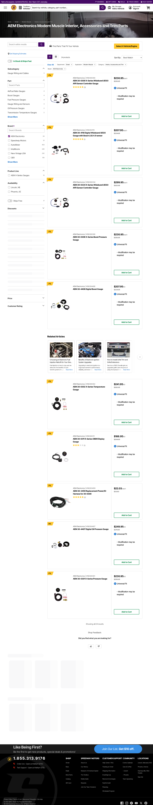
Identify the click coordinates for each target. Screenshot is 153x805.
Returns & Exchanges (108, 779)
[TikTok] (131, 803)
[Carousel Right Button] (140, 356)
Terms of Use (17, 799)
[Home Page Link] (14, 7)
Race (67, 767)
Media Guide (84, 779)
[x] (141, 803)
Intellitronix (15, 149)
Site (38, 799)
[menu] (5, 7)
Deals (67, 771)
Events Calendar (128, 763)
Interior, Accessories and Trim (44, 22)
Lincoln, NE (15, 187)
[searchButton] (102, 7)
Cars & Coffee (127, 767)
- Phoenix (126, 775)
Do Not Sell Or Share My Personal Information (18, 802)
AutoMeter (15, 145)
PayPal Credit (106, 783)
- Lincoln (125, 771)
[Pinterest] (145, 803)
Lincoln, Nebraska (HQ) (145, 763)
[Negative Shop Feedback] (98, 646)
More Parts (69, 775)
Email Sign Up (106, 775)
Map (41, 799)
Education (33, 799)
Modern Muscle (26, 22)
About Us (84, 763)
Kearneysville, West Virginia (143, 772)
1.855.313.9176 (29, 758)
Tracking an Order (107, 767)
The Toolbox (85, 775)
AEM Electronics (18, 136)
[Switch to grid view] (55, 57)
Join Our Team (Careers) (88, 787)
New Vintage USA (18, 153)
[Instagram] (126, 803)
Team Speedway (128, 779)
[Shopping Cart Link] (148, 7)
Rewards (83, 783)
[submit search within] (41, 44)
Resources (26, 799)
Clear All (50, 65)
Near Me (140, 777)
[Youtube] (136, 803)
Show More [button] (13, 117)
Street (16, 22)
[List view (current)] (49, 57)
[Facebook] (121, 803)
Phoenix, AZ (16, 191)
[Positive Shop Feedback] (91, 646)
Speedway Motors (18, 140)
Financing (105, 787)
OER (12, 157)
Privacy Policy (8, 799)
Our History (84, 767)
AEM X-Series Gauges (20, 175)
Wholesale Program (108, 791)
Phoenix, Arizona (143, 767)
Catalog (68, 779)
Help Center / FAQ (107, 763)
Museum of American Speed (89, 771)
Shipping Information (108, 771)
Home (9, 22)
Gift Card (68, 783)
